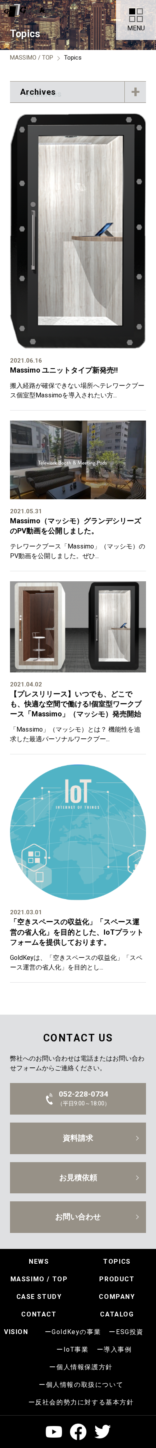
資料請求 (78, 1138)
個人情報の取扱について (85, 1384)
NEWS (39, 1261)
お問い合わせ (78, 1216)
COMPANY (117, 1296)
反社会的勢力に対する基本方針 (84, 1402)
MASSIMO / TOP (39, 1279)
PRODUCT (116, 1279)
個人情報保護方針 (84, 1367)
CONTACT (38, 1314)
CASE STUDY (39, 1296)
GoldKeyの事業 (76, 1332)
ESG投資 (130, 1332)
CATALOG (117, 1314)
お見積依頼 (78, 1177)
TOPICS (117, 1261)
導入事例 (118, 1349)
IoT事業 (76, 1349)
